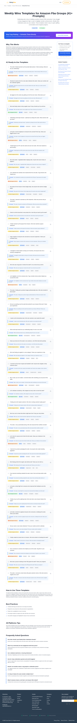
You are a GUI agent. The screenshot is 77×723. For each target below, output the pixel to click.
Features (19, 696)
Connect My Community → (63, 35)
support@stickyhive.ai (6, 706)
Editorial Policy (72, 720)
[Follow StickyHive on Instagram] (67, 704)
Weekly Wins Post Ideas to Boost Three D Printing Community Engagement (64, 76)
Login (60, 2)
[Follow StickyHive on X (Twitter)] (69, 704)
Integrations (19, 700)
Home (5, 5)
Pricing (18, 698)
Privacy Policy (57, 720)
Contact (48, 703)
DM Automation (35, 705)
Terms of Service (64, 720)
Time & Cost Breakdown (37, 709)
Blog (48, 702)
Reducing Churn (35, 698)
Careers (48, 700)
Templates (9, 5)
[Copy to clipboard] (50, 67)
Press (48, 698)
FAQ (18, 702)
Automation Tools (35, 703)
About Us (49, 696)
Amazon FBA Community (16, 5)
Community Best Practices (37, 696)
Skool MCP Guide (35, 707)
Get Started (66, 2)
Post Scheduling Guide (36, 700)
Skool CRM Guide (35, 702)
